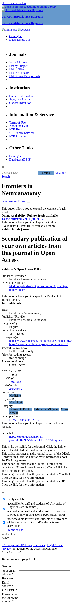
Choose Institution (20, 103)
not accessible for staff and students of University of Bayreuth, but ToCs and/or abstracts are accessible (37, 522)
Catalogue (15, 36)
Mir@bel (25, 419)
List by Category (19, 72)
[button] (30, 215)
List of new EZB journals (24, 76)
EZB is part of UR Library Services (23, 545)
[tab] (36, 215)
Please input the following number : (10, 598)
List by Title (16, 69)
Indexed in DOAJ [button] (20, 409)
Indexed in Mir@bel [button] (46, 409)
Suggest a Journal (20, 99)
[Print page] (10, 29)
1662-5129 (15, 381)
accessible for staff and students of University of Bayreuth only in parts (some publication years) (36, 513)
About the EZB (18, 126)
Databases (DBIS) (20, 39)
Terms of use (15, 530)
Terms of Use (17, 122)
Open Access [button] (9, 201)
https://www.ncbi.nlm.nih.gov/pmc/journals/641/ (38, 344)
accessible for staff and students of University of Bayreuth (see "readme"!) (36, 505)
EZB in (18, 136)
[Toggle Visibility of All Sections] (28, 202)
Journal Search (18, 62)
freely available (16, 499)
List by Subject (18, 66)
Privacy (6, 548)
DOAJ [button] (22, 201)
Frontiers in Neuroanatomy (21, 190)
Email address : (8, 584)
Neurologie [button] (16, 402)
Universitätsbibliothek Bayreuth (22, 16)
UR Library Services (21, 132)
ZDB (35, 419)
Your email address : (8, 572)
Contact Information (21, 96)
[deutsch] (24, 29)
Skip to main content (14, 3)
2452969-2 (15, 388)
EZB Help (15, 129)
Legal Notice (55, 545)
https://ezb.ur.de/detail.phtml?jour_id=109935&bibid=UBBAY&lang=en (35, 438)
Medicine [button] (15, 395)
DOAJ (13, 419)
